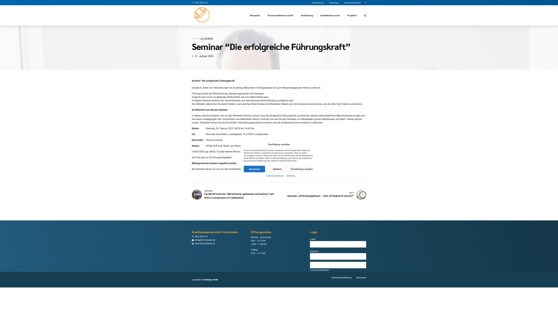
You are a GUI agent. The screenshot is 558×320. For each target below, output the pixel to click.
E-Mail (312, 239)
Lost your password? (319, 270)
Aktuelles (255, 15)
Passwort (314, 251)
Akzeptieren (254, 169)
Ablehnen (277, 169)
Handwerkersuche (330, 15)
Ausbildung (307, 15)
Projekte (352, 15)
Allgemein (207, 38)
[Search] (365, 15)
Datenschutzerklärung (275, 176)
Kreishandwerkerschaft (281, 15)
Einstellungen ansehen (302, 169)
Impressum (290, 176)
